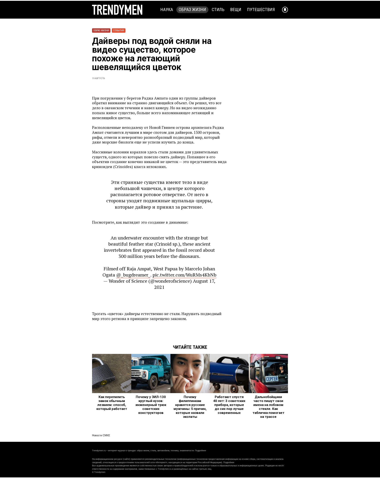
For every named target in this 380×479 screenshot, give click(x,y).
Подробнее (200, 450)
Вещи (235, 9)
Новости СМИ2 (101, 435)
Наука (166, 9)
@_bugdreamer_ (133, 275)
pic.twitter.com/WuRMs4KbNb (184, 275)
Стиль (218, 9)
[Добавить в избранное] (285, 10)
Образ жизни (192, 9)
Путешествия (261, 9)
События (118, 30)
